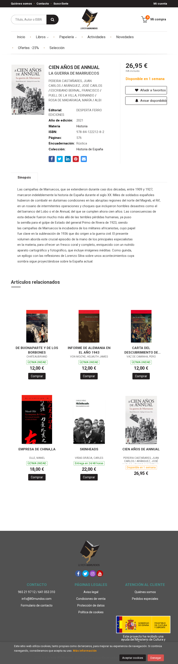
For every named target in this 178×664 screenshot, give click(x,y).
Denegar (155, 657)
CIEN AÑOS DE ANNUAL (141, 449)
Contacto (42, 3)
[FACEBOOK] (78, 573)
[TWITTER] (85, 573)
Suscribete (60, 3)
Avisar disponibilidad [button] (153, 101)
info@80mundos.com (36, 598)
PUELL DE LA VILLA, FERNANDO (72, 95)
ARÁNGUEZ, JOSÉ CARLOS (83, 86)
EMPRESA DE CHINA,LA (37, 449)
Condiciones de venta (90, 598)
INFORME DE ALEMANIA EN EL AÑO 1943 (89, 350)
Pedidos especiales (145, 598)
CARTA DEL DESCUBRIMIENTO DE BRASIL (141, 350)
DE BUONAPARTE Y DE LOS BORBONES (37, 350)
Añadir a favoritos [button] (152, 90)
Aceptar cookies (132, 657)
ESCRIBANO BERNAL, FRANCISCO (75, 90)
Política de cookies (91, 612)
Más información (85, 650)
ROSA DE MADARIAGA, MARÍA (71, 100)
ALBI (98, 100)
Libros (41, 37)
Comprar (37, 376)
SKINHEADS (89, 449)
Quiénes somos (21, 3)
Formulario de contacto (37, 605)
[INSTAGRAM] (92, 573)
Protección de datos (91, 605)
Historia (81, 126)
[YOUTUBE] (100, 573)
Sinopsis (24, 177)
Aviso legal (91, 592)
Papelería (67, 37)
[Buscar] (52, 19)
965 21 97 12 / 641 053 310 (36, 592)
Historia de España (89, 149)
